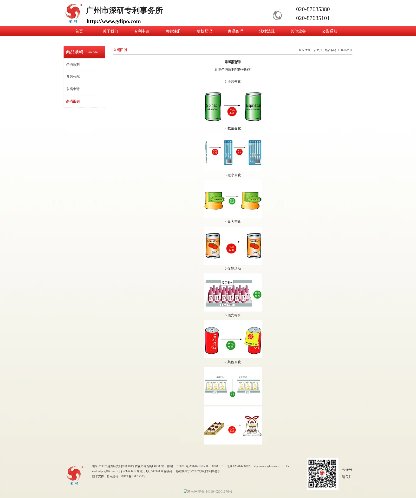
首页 (317, 50)
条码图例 (346, 50)
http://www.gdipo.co (265, 466)
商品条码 (330, 50)
